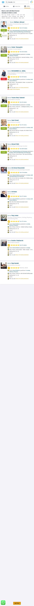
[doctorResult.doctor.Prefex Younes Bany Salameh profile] (4, 100)
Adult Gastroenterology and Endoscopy (22, 32)
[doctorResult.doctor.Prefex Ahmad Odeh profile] (4, 146)
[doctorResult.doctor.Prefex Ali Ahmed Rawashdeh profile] (4, 170)
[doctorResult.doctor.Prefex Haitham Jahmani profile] (4, 24)
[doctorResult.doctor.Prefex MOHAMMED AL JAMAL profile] (4, 73)
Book (4, 30)
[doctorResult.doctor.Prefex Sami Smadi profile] (4, 122)
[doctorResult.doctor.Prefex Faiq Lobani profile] (4, 218)
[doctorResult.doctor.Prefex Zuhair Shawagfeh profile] (4, 49)
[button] (17, 2)
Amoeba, (11, 32)
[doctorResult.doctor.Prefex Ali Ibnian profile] (4, 194)
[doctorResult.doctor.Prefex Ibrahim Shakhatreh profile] (4, 243)
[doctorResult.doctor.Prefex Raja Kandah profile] (4, 265)
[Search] (16, 2)
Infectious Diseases (13, 56)
